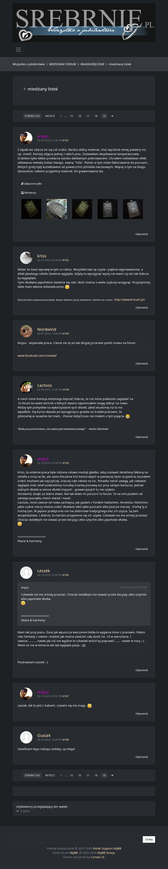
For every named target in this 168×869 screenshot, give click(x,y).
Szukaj (149, 839)
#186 (66, 575)
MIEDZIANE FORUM (62, 64)
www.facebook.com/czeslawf (37, 355)
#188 (66, 739)
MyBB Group (106, 853)
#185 (66, 463)
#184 (66, 389)
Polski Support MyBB (107, 848)
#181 (66, 140)
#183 (66, 333)
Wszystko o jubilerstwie (29, 64)
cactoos (44, 385)
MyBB (74, 853)
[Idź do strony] (112, 116)
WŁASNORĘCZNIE (92, 64)
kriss (41, 256)
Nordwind (46, 329)
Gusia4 (43, 735)
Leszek (43, 570)
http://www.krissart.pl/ (129, 299)
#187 (66, 696)
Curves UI (97, 857)
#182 (66, 260)
